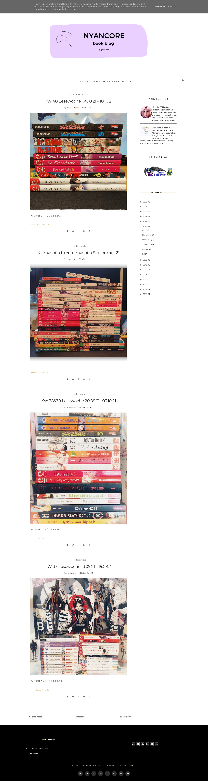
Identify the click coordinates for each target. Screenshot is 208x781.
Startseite (83, 81)
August (145, 249)
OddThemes (129, 766)
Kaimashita (81, 246)
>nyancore (71, 107)
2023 (145, 216)
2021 (145, 226)
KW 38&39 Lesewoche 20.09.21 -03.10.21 (78, 400)
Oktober (146, 239)
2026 (145, 202)
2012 (145, 289)
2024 (145, 211)
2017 (145, 269)
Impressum (33, 753)
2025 (145, 206)
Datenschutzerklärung (38, 748)
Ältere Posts (125, 716)
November (147, 235)
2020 (145, 260)
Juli (143, 253)
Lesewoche (81, 394)
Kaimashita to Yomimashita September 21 (78, 252)
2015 (145, 274)
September (147, 244)
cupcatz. (101, 766)
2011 (145, 294)
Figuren (127, 81)
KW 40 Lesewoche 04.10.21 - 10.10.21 (78, 101)
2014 (145, 279)
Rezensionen (111, 81)
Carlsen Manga (81, 94)
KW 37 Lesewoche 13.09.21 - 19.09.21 (78, 566)
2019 (145, 265)
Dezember (147, 230)
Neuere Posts (35, 716)
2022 (145, 221)
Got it (171, 7)
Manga (96, 81)
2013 (145, 284)
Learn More (159, 7)
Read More (42, 224)
